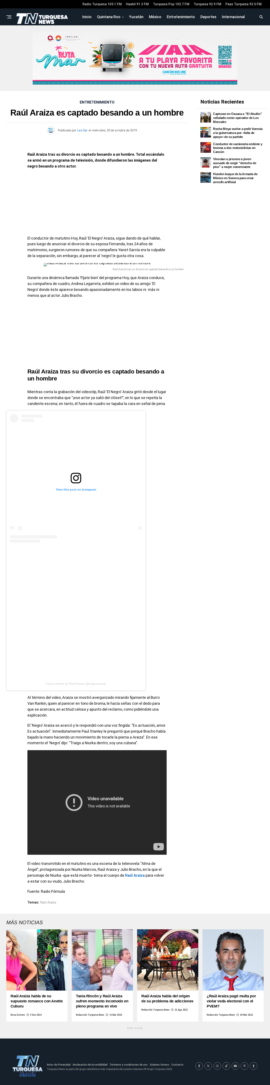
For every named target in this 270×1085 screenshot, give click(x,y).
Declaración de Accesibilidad (90, 1064)
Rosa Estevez (18, 1014)
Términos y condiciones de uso (128, 1064)
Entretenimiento (181, 17)
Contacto (177, 1064)
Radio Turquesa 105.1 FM (102, 4)
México (155, 17)
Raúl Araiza (48, 902)
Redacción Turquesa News (90, 1014)
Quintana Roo (108, 17)
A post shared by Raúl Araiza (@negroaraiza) (76, 683)
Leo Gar (82, 130)
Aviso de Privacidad (58, 1064)
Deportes (208, 17)
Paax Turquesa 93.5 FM (243, 4)
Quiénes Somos (159, 1064)
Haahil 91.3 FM (137, 4)
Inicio (87, 17)
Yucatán (136, 17)
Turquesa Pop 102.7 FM (171, 4)
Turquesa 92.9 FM (207, 4)
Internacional (233, 17)
